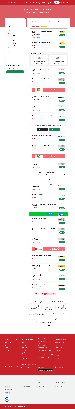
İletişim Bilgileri (24, 383)
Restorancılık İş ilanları (59, 347)
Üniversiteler (7, 386)
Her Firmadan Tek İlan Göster (14, 65)
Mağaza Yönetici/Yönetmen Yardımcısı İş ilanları (45, 344)
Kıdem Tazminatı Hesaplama (60, 381)
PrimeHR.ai (40, 381)
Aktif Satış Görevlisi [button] (43, 26)
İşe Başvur (62, 35)
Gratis (33, 32)
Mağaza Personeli (13, 47)
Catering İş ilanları (58, 355)
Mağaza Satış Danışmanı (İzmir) (39, 284)
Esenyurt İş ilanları (25, 350)
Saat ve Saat (35, 97)
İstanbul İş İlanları (8, 342)
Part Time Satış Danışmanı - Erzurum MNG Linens (43, 115)
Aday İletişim (24, 382)
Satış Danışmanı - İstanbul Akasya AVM (41, 106)
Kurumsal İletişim (25, 381)
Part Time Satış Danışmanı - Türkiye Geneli (42, 163)
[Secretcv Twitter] (24, 367)
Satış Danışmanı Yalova (37, 194)
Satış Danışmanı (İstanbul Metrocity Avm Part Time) (44, 135)
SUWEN (33, 70)
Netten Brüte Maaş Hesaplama (61, 385)
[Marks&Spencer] (62, 185)
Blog (6, 382)
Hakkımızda (7, 381)
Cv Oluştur (48, 179)
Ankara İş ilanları (8, 347)
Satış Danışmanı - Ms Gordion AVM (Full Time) (42, 184)
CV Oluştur (44, 2)
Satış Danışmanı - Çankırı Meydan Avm (41, 78)
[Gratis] (62, 32)
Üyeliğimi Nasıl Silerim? (9, 390)
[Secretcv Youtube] (28, 367)
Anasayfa (26, 2)
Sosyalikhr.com (41, 382)
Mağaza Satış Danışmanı (14, 43)
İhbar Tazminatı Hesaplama (60, 382)
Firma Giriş (50, 2)
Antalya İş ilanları (8, 350)
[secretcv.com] (12, 2)
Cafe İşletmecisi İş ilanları (42, 347)
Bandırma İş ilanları (25, 344)
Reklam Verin (24, 388)
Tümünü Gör (7, 358)
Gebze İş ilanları (24, 353)
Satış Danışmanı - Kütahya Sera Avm (40, 218)
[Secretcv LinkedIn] (31, 367)
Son (54, 293)
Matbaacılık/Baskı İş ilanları (59, 353)
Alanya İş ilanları (24, 342)
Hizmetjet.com (41, 386)
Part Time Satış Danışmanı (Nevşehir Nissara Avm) (44, 204)
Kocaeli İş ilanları (8, 355)
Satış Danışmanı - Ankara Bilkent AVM (41, 238)
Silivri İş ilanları (24, 356)
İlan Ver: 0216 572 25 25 (65, 2)
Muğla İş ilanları (7, 353)
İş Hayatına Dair (8, 383)
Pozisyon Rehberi (8, 385)
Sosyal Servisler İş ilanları (59, 348)
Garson (11, 38)
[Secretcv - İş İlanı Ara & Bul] (42, 370)
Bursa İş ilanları (7, 352)
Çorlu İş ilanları (24, 348)
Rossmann (34, 137)
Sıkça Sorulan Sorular (26, 386)
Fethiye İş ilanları (24, 352)
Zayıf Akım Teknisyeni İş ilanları (43, 357)
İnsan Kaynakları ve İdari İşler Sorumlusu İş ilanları (45, 351)
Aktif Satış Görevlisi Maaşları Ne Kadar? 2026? (48, 302)
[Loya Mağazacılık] (62, 195)
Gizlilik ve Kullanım (8, 389)
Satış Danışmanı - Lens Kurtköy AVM (40, 96)
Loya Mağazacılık (35, 196)
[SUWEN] (62, 69)
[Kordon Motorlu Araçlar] (62, 285)
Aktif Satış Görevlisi (13, 33)
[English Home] (62, 79)
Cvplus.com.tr (40, 383)
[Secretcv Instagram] (21, 370)
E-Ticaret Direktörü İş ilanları (43, 341)
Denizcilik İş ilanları (58, 344)
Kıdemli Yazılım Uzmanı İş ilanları (44, 352)
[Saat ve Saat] (62, 97)
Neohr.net (40, 385)
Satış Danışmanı (12, 35)
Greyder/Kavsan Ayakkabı (37, 257)
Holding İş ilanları (58, 345)
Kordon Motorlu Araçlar (37, 286)
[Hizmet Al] (48, 214)
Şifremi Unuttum (24, 385)
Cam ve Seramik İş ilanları (59, 342)
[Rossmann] (62, 136)
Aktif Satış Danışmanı (13, 42)
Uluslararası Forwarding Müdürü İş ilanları (45, 354)
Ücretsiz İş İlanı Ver (8, 392)
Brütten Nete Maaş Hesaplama (61, 383)
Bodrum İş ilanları (25, 347)
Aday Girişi (38, 2)
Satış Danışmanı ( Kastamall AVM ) (40, 275)
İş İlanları (32, 2)
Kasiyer (10, 37)
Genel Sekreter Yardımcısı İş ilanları (44, 348)
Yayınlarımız (7, 388)
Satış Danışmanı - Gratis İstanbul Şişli (41, 42)
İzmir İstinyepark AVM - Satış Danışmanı (41, 255)
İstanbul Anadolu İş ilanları (9, 345)
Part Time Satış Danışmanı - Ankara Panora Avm (43, 228)
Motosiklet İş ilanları (58, 356)
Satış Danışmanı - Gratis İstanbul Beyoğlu (42, 31)
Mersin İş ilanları (7, 356)
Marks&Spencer (35, 186)
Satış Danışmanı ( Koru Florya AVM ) (40, 69)
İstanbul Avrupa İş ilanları (9, 344)
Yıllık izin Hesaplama (59, 386)
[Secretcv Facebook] (21, 367)
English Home (35, 80)
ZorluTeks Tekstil (35, 117)
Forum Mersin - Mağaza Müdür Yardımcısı (42, 265)
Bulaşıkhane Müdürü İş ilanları (43, 345)
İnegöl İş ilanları (24, 355)
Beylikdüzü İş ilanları (25, 345)
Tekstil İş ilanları (57, 350)
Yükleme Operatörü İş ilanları (43, 356)
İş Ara (15, 72)
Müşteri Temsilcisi (13, 40)
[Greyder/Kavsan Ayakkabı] (62, 256)
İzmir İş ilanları (7, 348)
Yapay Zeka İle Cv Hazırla (9, 393)
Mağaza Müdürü (12, 45)
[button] (35, 307)
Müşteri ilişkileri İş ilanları (59, 352)
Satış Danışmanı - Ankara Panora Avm (41, 145)
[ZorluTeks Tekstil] (62, 116)
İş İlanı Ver (57, 2)
